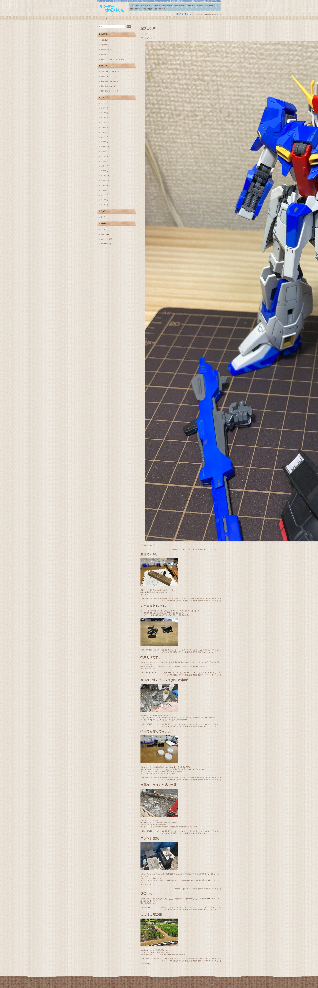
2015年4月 (104, 171)
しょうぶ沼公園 (151, 914)
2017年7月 (104, 113)
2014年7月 (104, 195)
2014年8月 (104, 190)
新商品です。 (105, 71)
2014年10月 (105, 180)
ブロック (208, 598)
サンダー (175, 598)
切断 (171, 601)
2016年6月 (104, 132)
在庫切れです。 (151, 657)
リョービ (218, 673)
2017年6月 (104, 118)
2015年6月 (104, 161)
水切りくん (180, 601)
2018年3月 (104, 108)
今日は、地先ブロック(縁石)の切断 (164, 680)
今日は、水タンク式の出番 (158, 784)
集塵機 (195, 601)
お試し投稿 (148, 28)
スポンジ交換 (149, 838)
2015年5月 (104, 166)
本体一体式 (156, 5)
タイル (181, 598)
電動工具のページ (160, 9)
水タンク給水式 (146, 5)
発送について (149, 893)
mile (111, 86)
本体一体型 (104, 81)
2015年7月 (104, 156)
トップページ (134, 5)
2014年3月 (104, 200)
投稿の (105, 234)
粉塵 (186, 601)
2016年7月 (104, 127)
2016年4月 (104, 137)
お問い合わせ (209, 5)
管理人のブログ (135, 9)
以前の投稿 (145, 964)
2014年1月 (104, 205)
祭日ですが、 (149, 554)
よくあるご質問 (147, 9)
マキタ (213, 598)
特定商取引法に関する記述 (167, 979)
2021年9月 (104, 103)
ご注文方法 (199, 5)
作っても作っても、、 (155, 731)
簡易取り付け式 (179, 5)
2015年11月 (105, 147)
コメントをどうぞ (215, 549)
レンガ (166, 601)
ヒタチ (201, 598)
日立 (174, 601)
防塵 (190, 601)
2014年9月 (104, 185)
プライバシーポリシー (149, 979)
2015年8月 (104, 151)
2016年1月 (104, 142)
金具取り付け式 (167, 5)
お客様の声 (190, 5)
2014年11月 (105, 176)
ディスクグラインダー (191, 598)
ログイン (104, 229)
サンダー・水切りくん (113, 8)
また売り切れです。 (154, 605)
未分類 (195, 549)
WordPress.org (106, 244)
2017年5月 (104, 122)
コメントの (106, 239)
